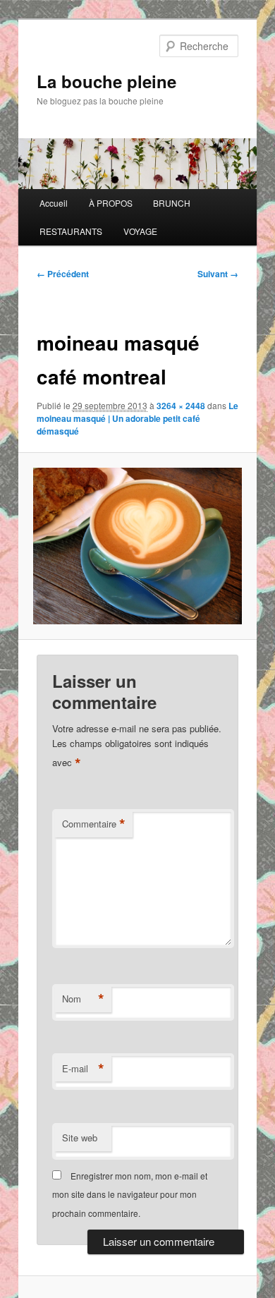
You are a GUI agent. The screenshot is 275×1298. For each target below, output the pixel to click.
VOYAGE (140, 231)
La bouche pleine (106, 81)
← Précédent (63, 273)
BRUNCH (171, 203)
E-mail (83, 1068)
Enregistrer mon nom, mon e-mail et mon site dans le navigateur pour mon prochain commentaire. (129, 1194)
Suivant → (217, 273)
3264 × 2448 (181, 405)
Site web (79, 1137)
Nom (83, 999)
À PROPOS (111, 203)
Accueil (53, 203)
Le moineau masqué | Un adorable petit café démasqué (137, 418)
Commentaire (94, 824)
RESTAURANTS (70, 231)
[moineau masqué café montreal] (137, 546)
